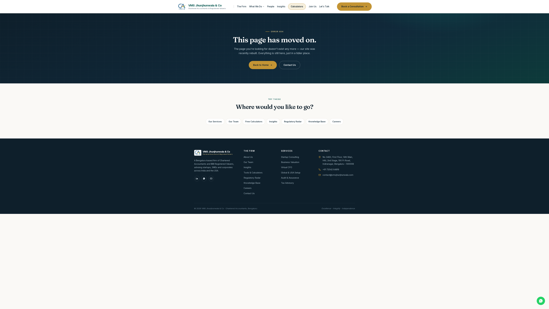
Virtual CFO (286, 167)
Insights (281, 6)
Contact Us (290, 65)
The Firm (241, 6)
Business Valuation (290, 162)
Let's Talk (324, 6)
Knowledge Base (317, 121)
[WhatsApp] (204, 178)
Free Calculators (253, 121)
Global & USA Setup (290, 172)
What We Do (255, 6)
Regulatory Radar (293, 121)
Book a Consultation (352, 6)
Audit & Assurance (290, 178)
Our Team (233, 121)
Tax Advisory (287, 183)
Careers (336, 121)
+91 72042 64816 (331, 169)
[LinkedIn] (197, 178)
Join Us (312, 6)
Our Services (215, 121)
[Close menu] (233, 6)
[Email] (211, 178)
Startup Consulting (290, 157)
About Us (248, 157)
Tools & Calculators (253, 172)
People (270, 6)
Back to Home (261, 65)
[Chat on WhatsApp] (541, 301)
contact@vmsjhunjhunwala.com (338, 175)
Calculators (297, 6)
